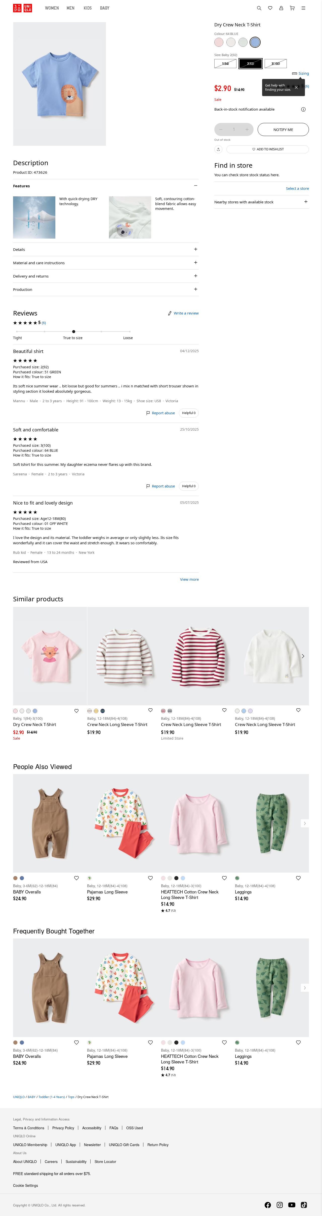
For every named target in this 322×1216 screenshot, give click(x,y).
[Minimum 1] (220, 129)
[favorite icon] (76, 878)
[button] (34, 217)
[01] (230, 42)
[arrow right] (303, 656)
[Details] (303, 109)
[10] (218, 42)
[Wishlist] (270, 8)
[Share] (218, 149)
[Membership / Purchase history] (281, 8)
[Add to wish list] (76, 710)
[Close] (296, 87)
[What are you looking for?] (259, 8)
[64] (255, 42)
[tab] (52, 8)
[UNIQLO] (22, 8)
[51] (243, 42)
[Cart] (292, 8)
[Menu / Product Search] (303, 8)
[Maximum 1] (247, 129)
